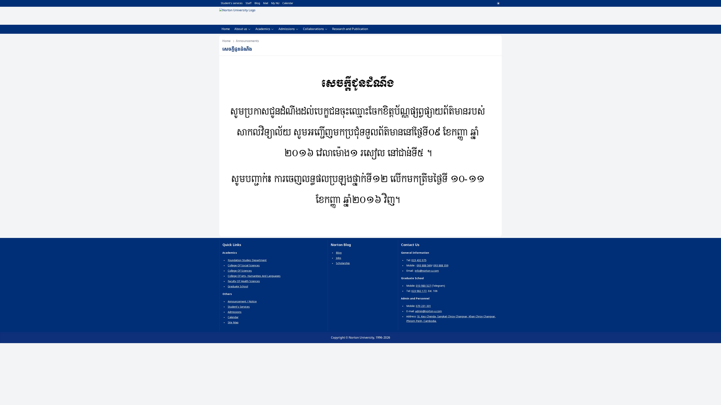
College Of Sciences (240, 271)
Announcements (247, 41)
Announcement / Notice (242, 301)
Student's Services (239, 307)
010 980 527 (423, 286)
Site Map (233, 322)
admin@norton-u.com (428, 311)
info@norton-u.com (427, 271)
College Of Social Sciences (244, 265)
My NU (275, 3)
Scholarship (343, 263)
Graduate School (238, 286)
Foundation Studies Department (247, 260)
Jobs (338, 258)
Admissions (234, 312)
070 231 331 (423, 306)
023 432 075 (418, 260)
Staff (248, 3)
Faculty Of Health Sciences (244, 281)
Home (226, 29)
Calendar (287, 3)
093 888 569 (424, 265)
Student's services (232, 3)
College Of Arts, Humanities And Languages (254, 276)
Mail (265, 3)
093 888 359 (440, 265)
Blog (257, 3)
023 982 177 (418, 291)
